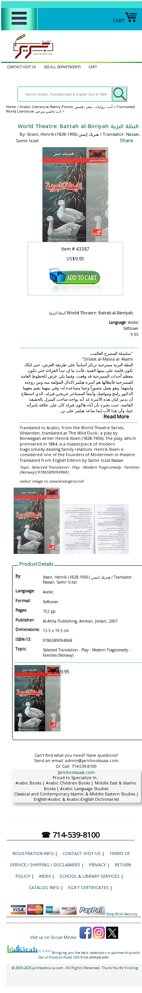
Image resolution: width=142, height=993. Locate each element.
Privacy (97, 865)
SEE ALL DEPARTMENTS (62, 66)
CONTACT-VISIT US (21, 66)
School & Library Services (89, 876)
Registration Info (33, 853)
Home (11, 106)
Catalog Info (44, 887)
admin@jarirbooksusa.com (92, 760)
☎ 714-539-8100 (70, 835)
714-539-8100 (84, 766)
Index (45, 876)
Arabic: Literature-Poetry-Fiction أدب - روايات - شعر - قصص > (68, 106)
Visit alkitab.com (94, 957)
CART (119, 20)
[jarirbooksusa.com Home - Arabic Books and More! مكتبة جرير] (31, 59)
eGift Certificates (88, 887)
